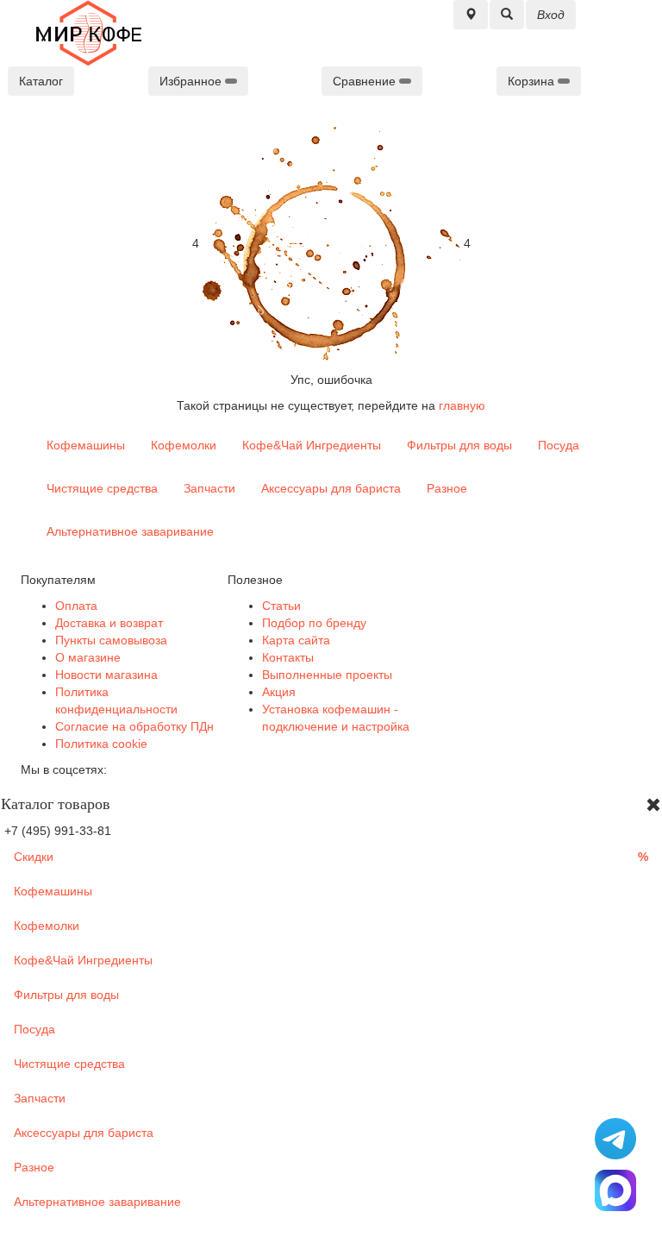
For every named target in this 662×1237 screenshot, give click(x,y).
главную (462, 405)
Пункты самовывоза (111, 640)
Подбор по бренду (314, 623)
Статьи (281, 605)
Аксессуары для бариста (331, 488)
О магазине (88, 657)
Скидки (331, 856)
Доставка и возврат (109, 623)
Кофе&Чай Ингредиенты (311, 445)
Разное (447, 488)
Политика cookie (101, 743)
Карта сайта (296, 640)
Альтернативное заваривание (130, 531)
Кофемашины (86, 445)
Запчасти (209, 488)
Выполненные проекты (327, 674)
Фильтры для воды (459, 445)
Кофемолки (183, 445)
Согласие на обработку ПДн (134, 726)
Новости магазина (106, 674)
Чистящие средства (102, 488)
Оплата (76, 605)
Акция (279, 692)
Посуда (558, 445)
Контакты (288, 657)
